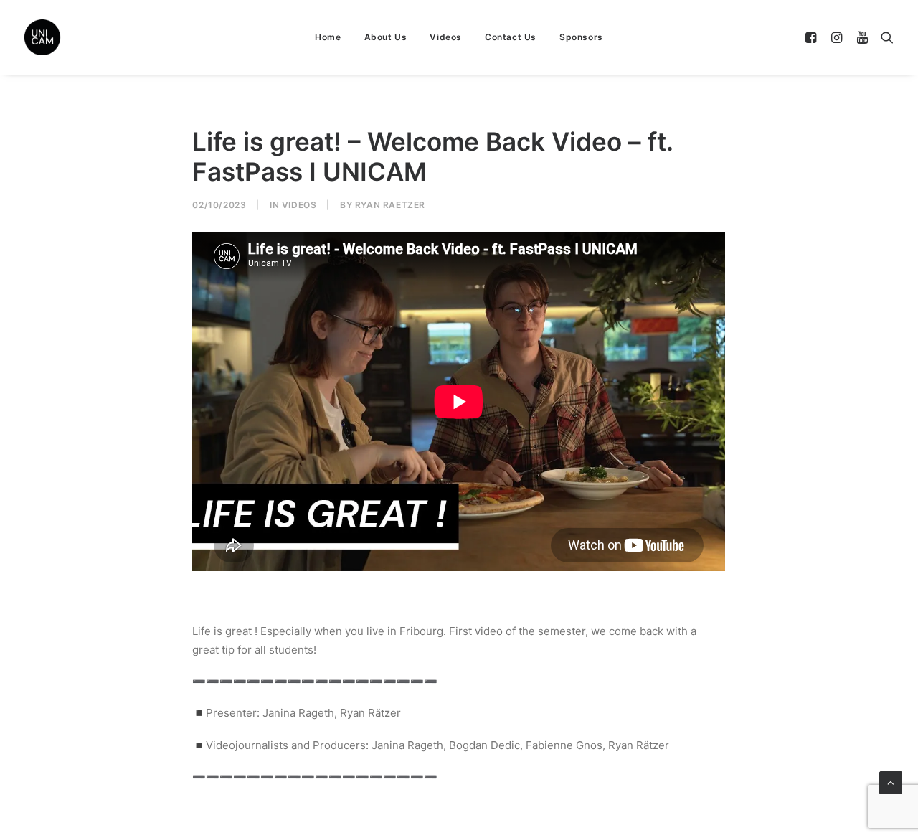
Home (328, 37)
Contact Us (510, 37)
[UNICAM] (78, 37)
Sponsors (581, 37)
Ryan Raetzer (390, 204)
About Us (385, 37)
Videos (446, 37)
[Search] (884, 37)
